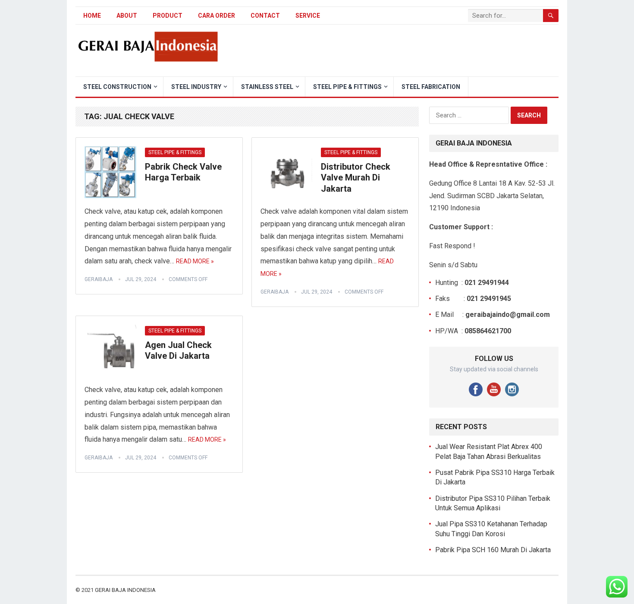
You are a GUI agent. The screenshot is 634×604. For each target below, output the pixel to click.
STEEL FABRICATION (431, 86)
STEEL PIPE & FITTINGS (347, 86)
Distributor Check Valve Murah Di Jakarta (355, 177)
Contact (265, 15)
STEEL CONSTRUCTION (117, 86)
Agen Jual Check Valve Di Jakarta (178, 350)
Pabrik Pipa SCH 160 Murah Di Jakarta (493, 550)
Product (167, 15)
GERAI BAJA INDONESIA (125, 590)
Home (92, 15)
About (126, 15)
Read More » (195, 261)
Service (307, 15)
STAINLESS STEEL (267, 86)
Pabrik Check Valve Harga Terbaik (183, 172)
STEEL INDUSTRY (196, 86)
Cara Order (216, 15)
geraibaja (99, 279)
